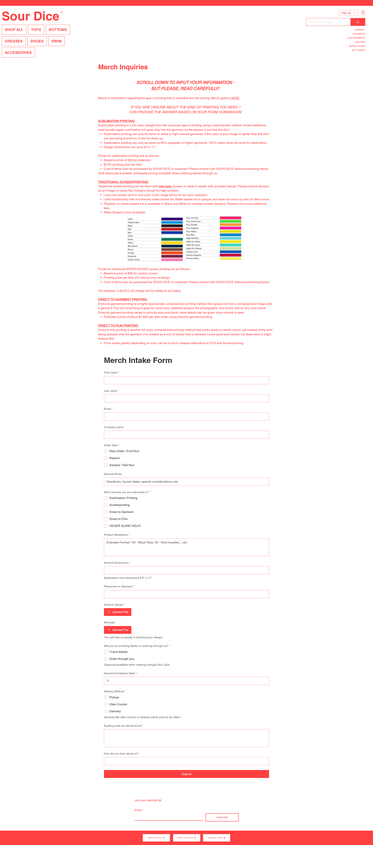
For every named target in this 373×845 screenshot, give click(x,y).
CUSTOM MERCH (356, 38)
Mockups (109, 622)
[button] (348, 13)
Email (108, 408)
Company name (114, 427)
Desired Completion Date (120, 673)
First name (111, 372)
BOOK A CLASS (357, 46)
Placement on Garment (119, 586)
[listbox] (348, 13)
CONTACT (360, 29)
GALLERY (360, 42)
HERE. (235, 98)
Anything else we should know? (123, 725)
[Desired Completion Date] (108, 680)
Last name (111, 390)
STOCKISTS (359, 33)
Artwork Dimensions (117, 562)
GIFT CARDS (358, 50)
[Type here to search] (357, 22)
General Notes (113, 473)
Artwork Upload (114, 604)
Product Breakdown (117, 534)
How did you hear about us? (121, 753)
